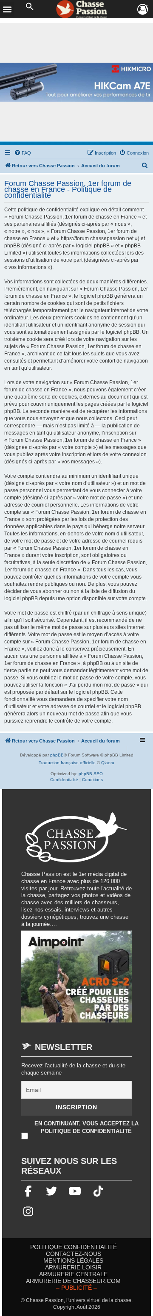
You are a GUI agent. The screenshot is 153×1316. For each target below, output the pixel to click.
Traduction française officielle (67, 762)
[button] (30, 6)
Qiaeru (107, 762)
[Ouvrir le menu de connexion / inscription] (143, 9)
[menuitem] (22, 153)
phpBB (57, 755)
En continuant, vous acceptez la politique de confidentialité (86, 1127)
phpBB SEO (91, 773)
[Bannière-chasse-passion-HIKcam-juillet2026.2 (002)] (76, 82)
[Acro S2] (76, 981)
